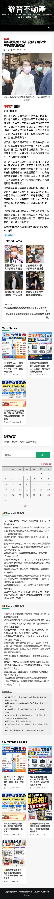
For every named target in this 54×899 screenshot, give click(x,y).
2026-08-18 (15, 375)
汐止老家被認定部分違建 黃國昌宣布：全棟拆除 (25, 306)
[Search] (49, 27)
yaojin (8, 50)
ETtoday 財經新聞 (14, 606)
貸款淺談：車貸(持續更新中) (18, 722)
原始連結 (8, 235)
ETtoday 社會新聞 (14, 513)
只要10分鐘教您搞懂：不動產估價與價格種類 (25, 731)
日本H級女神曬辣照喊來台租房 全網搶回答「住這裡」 (28, 314)
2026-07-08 (15, 881)
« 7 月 (26, 506)
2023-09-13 (17, 50)
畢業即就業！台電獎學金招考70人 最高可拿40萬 (26, 642)
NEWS (7, 39)
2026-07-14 (41, 835)
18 (13, 489)
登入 (18, 441)
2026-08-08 (41, 375)
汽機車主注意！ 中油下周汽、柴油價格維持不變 (26, 630)
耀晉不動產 (27, 9)
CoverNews (39, 891)
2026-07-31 (15, 422)
